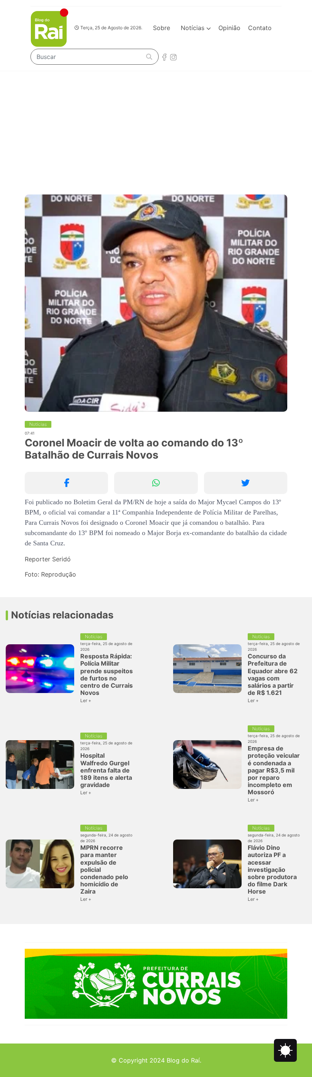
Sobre (161, 28)
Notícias (193, 28)
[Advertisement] (156, 128)
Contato (260, 28)
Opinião (229, 28)
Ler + (85, 700)
